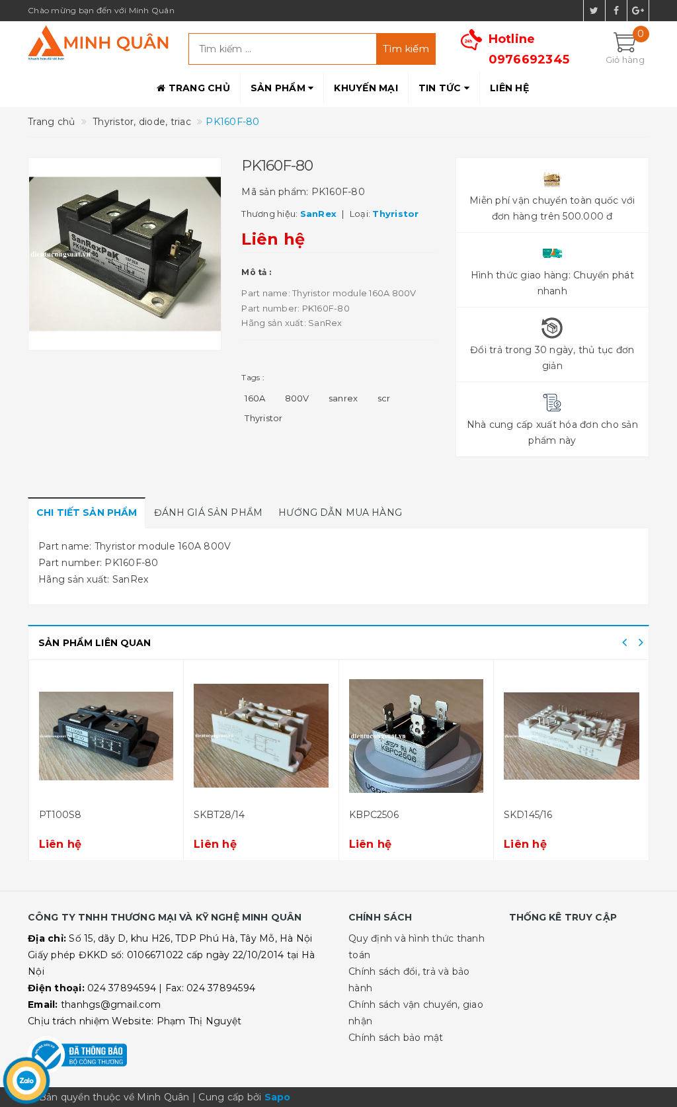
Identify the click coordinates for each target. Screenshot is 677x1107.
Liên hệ (509, 88)
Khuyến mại (366, 88)
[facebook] (616, 10)
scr (384, 398)
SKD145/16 (372, 815)
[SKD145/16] (415, 736)
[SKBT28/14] (105, 736)
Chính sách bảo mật (396, 1038)
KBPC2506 (219, 815)
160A (255, 398)
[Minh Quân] (98, 42)
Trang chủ (197, 88)
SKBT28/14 (63, 815)
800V (297, 398)
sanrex (343, 398)
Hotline (529, 49)
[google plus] (638, 10)
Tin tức (441, 88)
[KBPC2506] (261, 736)
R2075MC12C (535, 815)
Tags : (252, 377)
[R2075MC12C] (571, 736)
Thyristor (263, 418)
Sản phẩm (279, 88)
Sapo (277, 1097)
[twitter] (594, 10)
